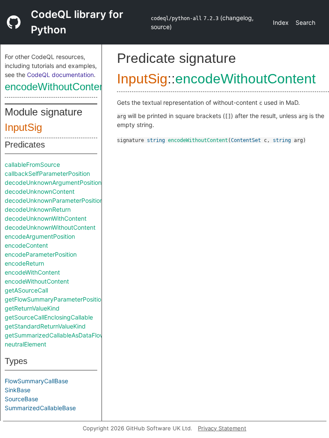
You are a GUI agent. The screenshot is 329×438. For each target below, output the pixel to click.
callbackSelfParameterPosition (47, 173)
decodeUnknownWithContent (46, 218)
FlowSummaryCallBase (36, 381)
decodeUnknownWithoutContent (50, 227)
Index (281, 22)
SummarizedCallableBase (40, 407)
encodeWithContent (32, 272)
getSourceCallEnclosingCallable (49, 317)
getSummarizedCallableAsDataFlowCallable (66, 335)
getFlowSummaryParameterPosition (55, 299)
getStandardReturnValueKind (45, 326)
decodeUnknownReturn (38, 209)
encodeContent (26, 245)
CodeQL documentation (60, 74)
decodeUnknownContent (40, 191)
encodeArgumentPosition (40, 236)
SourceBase (21, 398)
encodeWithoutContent (56, 86)
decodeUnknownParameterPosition (54, 200)
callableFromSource (32, 164)
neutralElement (25, 344)
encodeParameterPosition (41, 254)
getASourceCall (26, 290)
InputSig (23, 127)
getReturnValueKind (32, 308)
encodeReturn (24, 263)
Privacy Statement (222, 428)
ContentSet (246, 140)
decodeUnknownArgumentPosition (53, 182)
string (156, 140)
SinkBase (17, 390)
